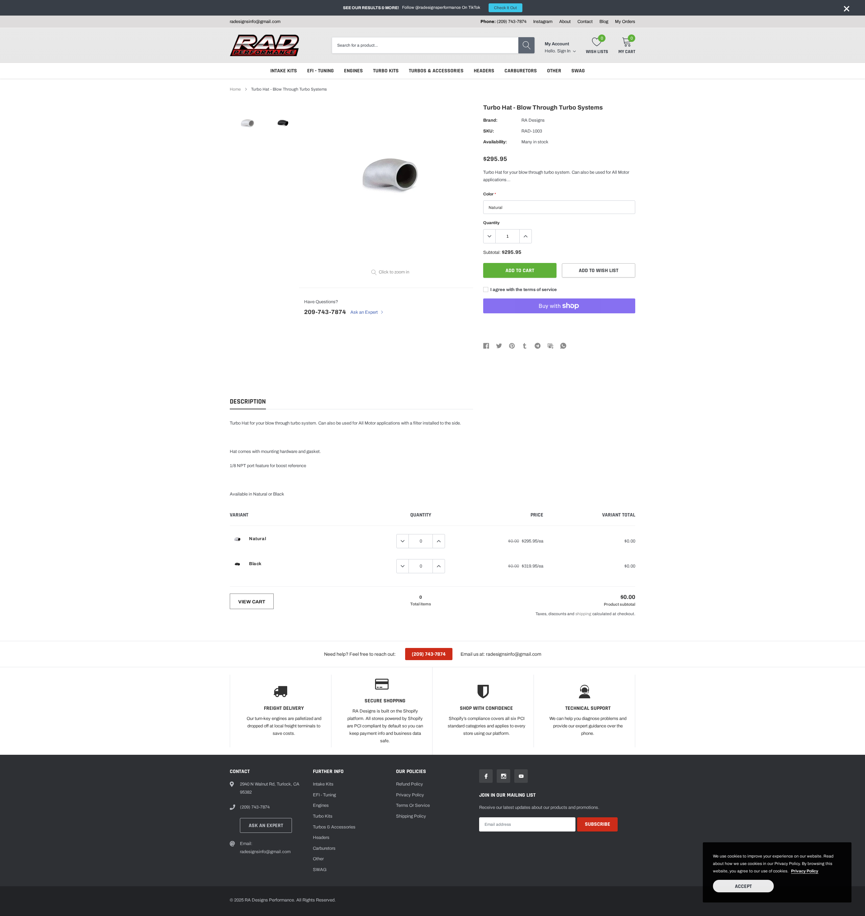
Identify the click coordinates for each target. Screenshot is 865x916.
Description (248, 401)
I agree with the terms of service (523, 289)
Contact (585, 22)
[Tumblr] (525, 345)
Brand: (490, 120)
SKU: (488, 131)
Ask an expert (266, 825)
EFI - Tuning (320, 70)
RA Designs (533, 120)
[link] (247, 122)
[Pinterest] (512, 345)
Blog (603, 22)
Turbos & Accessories (436, 70)
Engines (353, 70)
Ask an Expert (364, 312)
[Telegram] (538, 345)
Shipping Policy (411, 816)
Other (554, 70)
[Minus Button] (490, 236)
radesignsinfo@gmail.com (255, 22)
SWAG (578, 70)
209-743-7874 (325, 312)
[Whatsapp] (563, 345)
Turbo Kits (386, 70)
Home (235, 89)
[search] (526, 45)
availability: (495, 142)
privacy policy (804, 871)
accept (743, 886)
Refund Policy (409, 784)
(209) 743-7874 (511, 21)
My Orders (625, 22)
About (565, 22)
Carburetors (520, 70)
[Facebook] (486, 345)
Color (489, 194)
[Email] (550, 345)
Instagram (542, 22)
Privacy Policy (410, 795)
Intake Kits (283, 70)
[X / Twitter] (499, 345)
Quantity (491, 222)
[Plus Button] (525, 236)
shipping (583, 613)
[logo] (264, 45)
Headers (484, 70)
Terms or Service (413, 805)
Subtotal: (492, 252)
